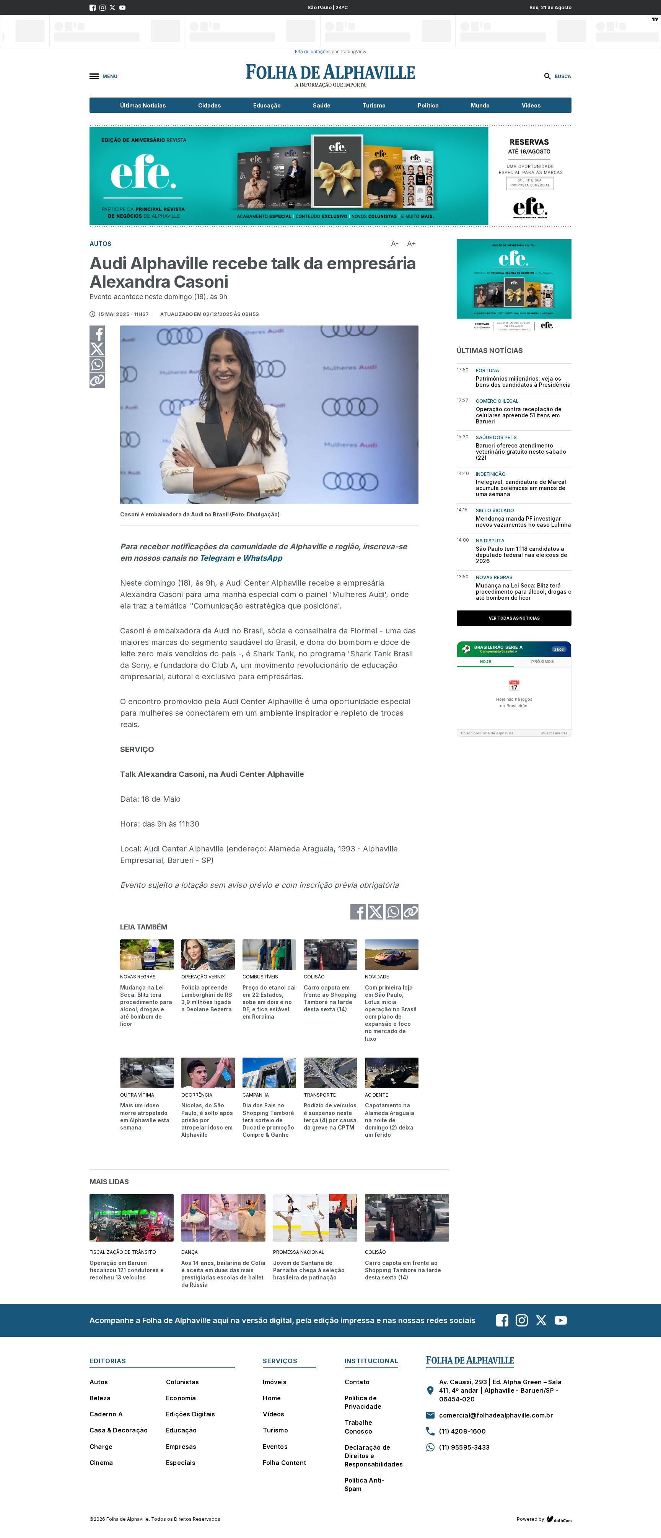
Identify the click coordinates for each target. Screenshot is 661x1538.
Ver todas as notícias (514, 618)
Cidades (209, 105)
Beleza (100, 1398)
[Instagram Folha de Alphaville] (102, 8)
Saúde (321, 105)
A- (395, 243)
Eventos (275, 1446)
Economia (181, 1398)
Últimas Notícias (143, 105)
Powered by (530, 1519)
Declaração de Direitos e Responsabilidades (374, 1456)
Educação (267, 105)
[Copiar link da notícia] (97, 380)
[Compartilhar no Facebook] (97, 333)
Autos (99, 1382)
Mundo (480, 105)
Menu (110, 76)
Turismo (374, 105)
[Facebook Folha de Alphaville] (93, 8)
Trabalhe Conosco (359, 1427)
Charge (101, 1446)
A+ (411, 243)
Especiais (180, 1462)
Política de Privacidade (363, 1402)
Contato (357, 1382)
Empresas (181, 1446)
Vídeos (531, 105)
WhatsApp (262, 558)
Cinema (101, 1462)
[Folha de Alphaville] (330, 76)
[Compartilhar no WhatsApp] (97, 364)
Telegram (216, 558)
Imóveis (274, 1382)
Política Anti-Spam (364, 1484)
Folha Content (284, 1462)
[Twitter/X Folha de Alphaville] (112, 8)
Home (272, 1398)
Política (428, 105)
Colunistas (182, 1382)
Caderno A (106, 1414)
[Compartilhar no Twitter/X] (97, 348)
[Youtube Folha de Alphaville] (122, 8)
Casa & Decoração (119, 1430)
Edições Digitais (190, 1414)
